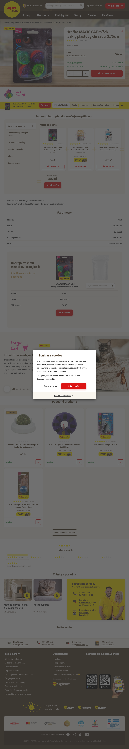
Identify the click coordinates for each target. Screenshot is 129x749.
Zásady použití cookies (46, 379)
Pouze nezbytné (50, 386)
